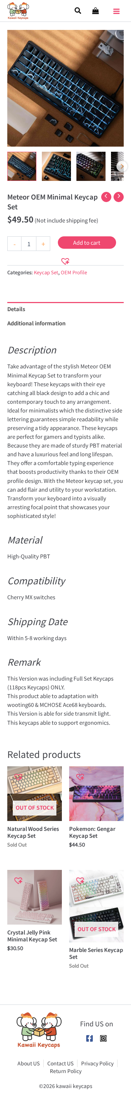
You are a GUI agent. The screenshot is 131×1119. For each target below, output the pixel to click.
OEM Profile (74, 272)
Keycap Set (46, 272)
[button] (78, 10)
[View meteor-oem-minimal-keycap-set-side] (56, 166)
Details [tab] (16, 309)
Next (121, 166)
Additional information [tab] (36, 323)
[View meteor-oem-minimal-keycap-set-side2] (91, 166)
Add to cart (86, 242)
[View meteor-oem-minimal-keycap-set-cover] (21, 166)
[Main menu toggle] (116, 8)
